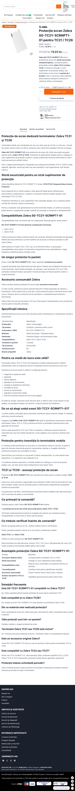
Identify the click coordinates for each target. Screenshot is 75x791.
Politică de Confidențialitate (22, 774)
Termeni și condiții (52, 774)
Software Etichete (64, 15)
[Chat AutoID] (72, 788)
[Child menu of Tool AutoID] (27, 18)
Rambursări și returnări (10, 744)
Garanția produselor (9, 747)
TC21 (45, 110)
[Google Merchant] (72, 784)
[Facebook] (3, 760)
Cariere (4, 700)
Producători (38, 15)
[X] (7, 760)
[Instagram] (10, 760)
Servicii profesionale (9, 717)
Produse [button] (9, 15)
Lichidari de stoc (23, 15)
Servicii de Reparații (9, 720)
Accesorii (11, 22)
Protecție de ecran (21, 22)
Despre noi (40, 18)
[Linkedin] (14, 760)
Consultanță (6, 750)
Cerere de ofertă (57, 98)
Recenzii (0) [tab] (50, 129)
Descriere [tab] (23, 129)
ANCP (62, 774)
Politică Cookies (39, 774)
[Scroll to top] (3, 786)
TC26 (48, 110)
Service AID (50, 15)
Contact (50, 18)
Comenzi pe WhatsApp (10, 727)
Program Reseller (8, 740)
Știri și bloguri (7, 697)
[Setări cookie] (72, 777)
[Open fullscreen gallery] (34, 56)
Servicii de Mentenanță (11, 723)
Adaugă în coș (59, 91)
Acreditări (5, 703)
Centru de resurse (9, 714)
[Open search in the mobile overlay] (32, 6)
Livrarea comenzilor (9, 737)
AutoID (4, 22)
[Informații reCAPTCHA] (72, 781)
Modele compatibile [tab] (36, 129)
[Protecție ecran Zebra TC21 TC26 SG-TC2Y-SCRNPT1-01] (19, 41)
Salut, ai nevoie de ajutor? (61, 788)
